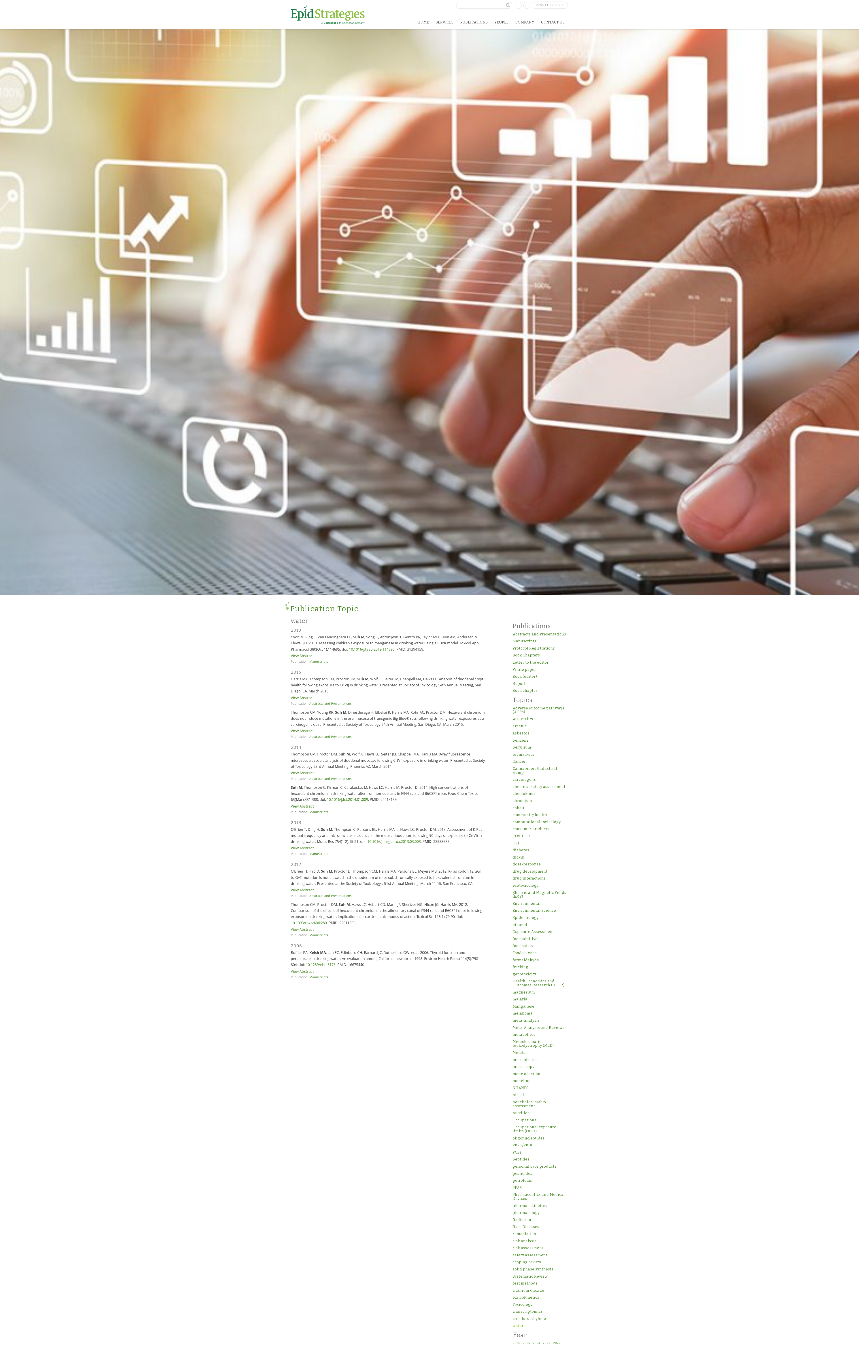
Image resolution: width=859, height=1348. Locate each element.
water (518, 1326)
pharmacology (526, 1213)
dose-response (527, 864)
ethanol (520, 925)
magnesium (524, 992)
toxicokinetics (526, 1297)
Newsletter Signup (550, 5)
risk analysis (525, 1241)
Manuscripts (318, 661)
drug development (530, 871)
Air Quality (523, 719)
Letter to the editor (531, 662)
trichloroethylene (529, 1318)
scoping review (527, 1262)
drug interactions (529, 878)
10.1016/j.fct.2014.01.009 (347, 799)
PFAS (517, 1188)
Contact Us (553, 22)
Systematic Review (530, 1276)
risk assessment (528, 1248)
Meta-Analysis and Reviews (539, 1027)
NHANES (521, 1088)
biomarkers (523, 754)
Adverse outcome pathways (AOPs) (538, 710)
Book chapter (525, 690)
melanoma (523, 1013)
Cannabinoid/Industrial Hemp (535, 770)
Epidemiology (526, 918)
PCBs (517, 1152)
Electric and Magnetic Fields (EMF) (539, 894)
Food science (525, 953)
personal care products (535, 1166)
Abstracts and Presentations (330, 703)
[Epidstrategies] (328, 15)
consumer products (531, 829)
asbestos (521, 733)
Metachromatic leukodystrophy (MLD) (533, 1044)
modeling (522, 1081)
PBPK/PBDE (523, 1145)
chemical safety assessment (539, 787)
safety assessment (530, 1255)
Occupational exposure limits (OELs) (534, 1129)
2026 (516, 1343)
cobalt (519, 808)
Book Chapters (526, 655)
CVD (517, 843)
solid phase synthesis (533, 1269)
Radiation (522, 1220)
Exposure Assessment (533, 932)
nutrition (521, 1113)
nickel (518, 1095)
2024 (536, 1343)
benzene (521, 740)
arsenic (520, 726)
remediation (524, 1234)
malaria (520, 999)
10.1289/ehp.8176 (321, 964)
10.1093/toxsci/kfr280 (309, 922)
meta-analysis (526, 1020)
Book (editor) (525, 676)
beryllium (522, 747)
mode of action (526, 1074)
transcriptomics (528, 1311)
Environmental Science (534, 910)
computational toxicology (537, 822)
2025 (526, 1343)
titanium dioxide (528, 1290)
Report (519, 683)
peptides (521, 1159)
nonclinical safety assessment (529, 1104)
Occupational (525, 1120)
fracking (520, 967)
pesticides (522, 1173)
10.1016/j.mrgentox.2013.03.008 (394, 841)
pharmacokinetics (530, 1206)
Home (423, 22)
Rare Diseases (526, 1227)
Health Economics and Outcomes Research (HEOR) (539, 983)
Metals (519, 1053)
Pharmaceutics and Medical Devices (539, 1196)
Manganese (523, 1006)
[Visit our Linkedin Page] (518, 4)
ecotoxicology (526, 885)
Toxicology (523, 1304)
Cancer (519, 761)
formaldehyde (526, 960)
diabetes (521, 850)
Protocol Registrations (534, 648)
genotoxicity (524, 974)
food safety (523, 946)
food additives (526, 939)
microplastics (526, 1060)
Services (445, 22)
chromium (522, 801)
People (502, 22)
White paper (524, 669)
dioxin (519, 857)
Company (524, 22)
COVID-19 (521, 836)
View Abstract (302, 655)
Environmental (527, 903)
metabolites (524, 1034)
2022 (557, 1343)
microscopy (523, 1067)
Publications (474, 22)
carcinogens (524, 779)
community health (530, 815)
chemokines (524, 793)
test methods (525, 1283)
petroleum (523, 1180)
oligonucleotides (529, 1138)
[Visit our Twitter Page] (527, 4)
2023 (546, 1343)
